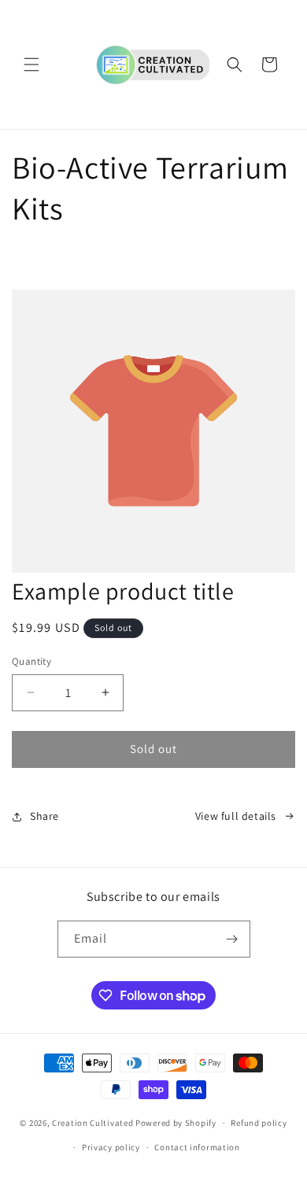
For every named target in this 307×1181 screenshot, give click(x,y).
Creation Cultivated (92, 1122)
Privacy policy (111, 1147)
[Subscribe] (232, 939)
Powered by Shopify (175, 1122)
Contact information (196, 1147)
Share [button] (44, 816)
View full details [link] (235, 816)
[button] (31, 64)
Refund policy (259, 1122)
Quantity (31, 661)
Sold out (153, 748)
